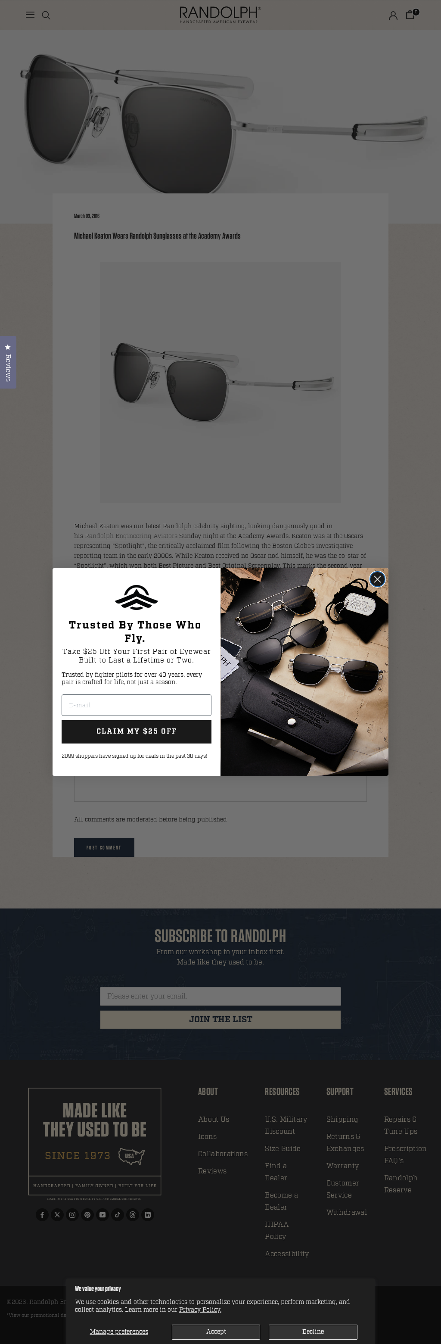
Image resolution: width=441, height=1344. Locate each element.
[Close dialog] (377, 579)
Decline (313, 1331)
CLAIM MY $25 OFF (136, 731)
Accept (216, 1331)
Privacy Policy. (200, 1309)
